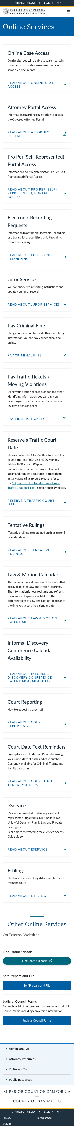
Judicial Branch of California (37, 3)
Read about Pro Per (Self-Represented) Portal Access (32, 193)
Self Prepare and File (37, 985)
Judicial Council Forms (37, 1020)
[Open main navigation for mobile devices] (68, 12)
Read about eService (27, 849)
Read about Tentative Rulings (29, 552)
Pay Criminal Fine (24, 355)
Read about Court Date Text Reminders (30, 783)
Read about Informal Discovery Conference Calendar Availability (30, 677)
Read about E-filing (27, 895)
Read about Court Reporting (25, 724)
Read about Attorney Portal (28, 134)
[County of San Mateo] (24, 14)
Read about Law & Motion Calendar (32, 620)
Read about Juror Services (34, 304)
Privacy (7, 1117)
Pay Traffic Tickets (26, 418)
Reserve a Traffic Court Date (31, 502)
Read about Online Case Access (31, 84)
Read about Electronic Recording (30, 257)
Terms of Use (44, 1117)
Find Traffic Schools (34, 961)
